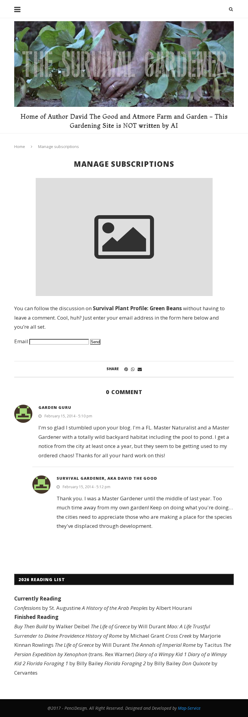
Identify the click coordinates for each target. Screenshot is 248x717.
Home (19, 146)
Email (21, 341)
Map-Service (189, 708)
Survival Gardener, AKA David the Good (107, 478)
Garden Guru (54, 407)
